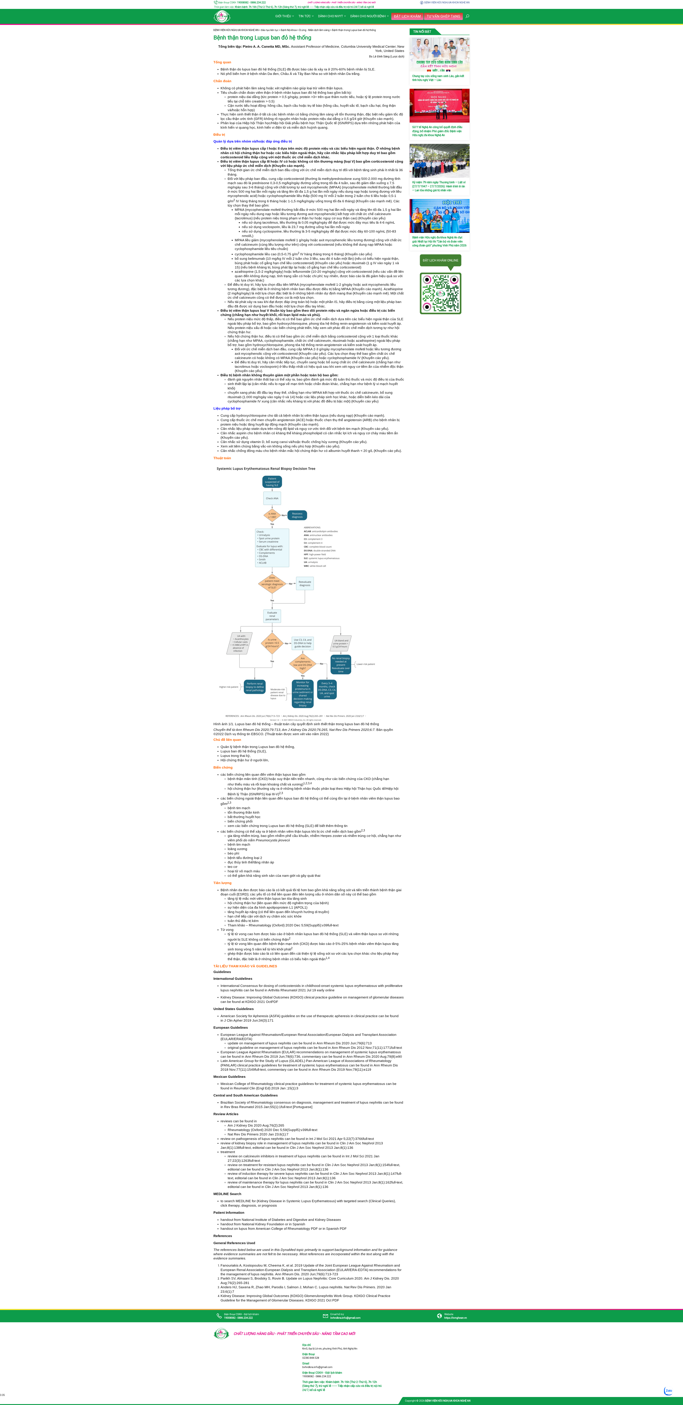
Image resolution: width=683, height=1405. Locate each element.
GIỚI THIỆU (283, 16)
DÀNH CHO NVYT (330, 16)
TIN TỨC (304, 16)
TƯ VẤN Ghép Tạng (443, 16)
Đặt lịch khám (407, 16)
